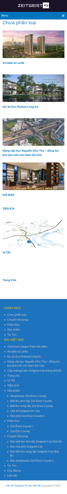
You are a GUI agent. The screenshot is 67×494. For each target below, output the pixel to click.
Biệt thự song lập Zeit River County (31, 405)
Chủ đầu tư (14, 470)
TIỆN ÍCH (8, 208)
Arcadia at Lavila (13, 62)
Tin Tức (12, 334)
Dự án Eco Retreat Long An (20, 106)
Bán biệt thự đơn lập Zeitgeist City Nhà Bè (36, 441)
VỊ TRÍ (6, 252)
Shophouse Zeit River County (28, 396)
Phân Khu (13, 324)
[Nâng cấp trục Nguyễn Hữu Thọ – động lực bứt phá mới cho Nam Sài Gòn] (33, 132)
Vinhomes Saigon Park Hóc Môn (27, 346)
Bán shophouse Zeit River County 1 (32, 460)
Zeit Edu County (20, 431)
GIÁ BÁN (8, 194)
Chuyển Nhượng (17, 319)
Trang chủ (13, 375)
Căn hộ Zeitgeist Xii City (25, 410)
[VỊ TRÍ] (33, 234)
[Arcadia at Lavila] (33, 44)
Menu (4, 15)
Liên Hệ (12, 475)
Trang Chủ (9, 280)
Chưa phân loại (16, 314)
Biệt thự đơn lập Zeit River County (31, 401)
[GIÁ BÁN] (33, 176)
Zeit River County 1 (22, 426)
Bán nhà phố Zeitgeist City (26, 446)
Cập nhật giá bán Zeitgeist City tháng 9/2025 (34, 370)
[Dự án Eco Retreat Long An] (33, 88)
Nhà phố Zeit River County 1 (27, 415)
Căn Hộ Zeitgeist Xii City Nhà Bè (23, 485)
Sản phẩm (13, 329)
